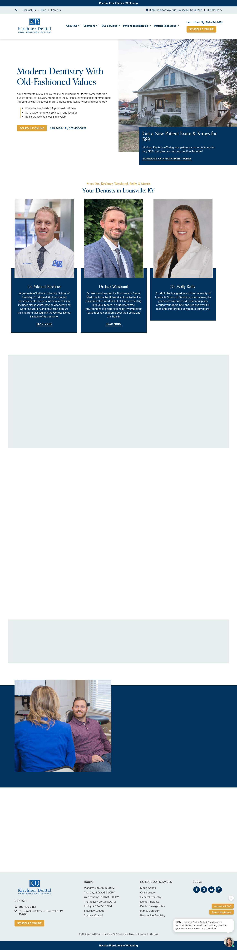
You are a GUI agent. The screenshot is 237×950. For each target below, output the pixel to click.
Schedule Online (201, 29)
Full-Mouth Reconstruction (159, 666)
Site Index (153, 934)
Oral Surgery (193, 647)
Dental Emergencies (156, 657)
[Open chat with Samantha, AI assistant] (229, 942)
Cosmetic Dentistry (155, 647)
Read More (44, 324)
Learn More (21, 611)
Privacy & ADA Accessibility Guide (119, 934)
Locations (89, 26)
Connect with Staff (222, 906)
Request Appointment (221, 912)
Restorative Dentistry (183, 581)
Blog (43, 10)
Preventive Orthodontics (117, 666)
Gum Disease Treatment (76, 652)
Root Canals (110, 647)
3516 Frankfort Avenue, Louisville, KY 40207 (175, 10)
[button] (41, 531)
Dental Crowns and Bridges (119, 652)
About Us (71, 26)
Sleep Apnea (194, 660)
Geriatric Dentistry (72, 661)
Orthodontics (110, 661)
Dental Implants (153, 661)
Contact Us (29, 10)
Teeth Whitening (154, 652)
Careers (56, 10)
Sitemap (142, 934)
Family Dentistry (102, 581)
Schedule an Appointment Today (167, 158)
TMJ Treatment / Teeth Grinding (199, 653)
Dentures (108, 657)
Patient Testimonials (135, 26)
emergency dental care (133, 737)
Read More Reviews (118, 460)
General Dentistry (26, 581)
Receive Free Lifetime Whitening (118, 3)
